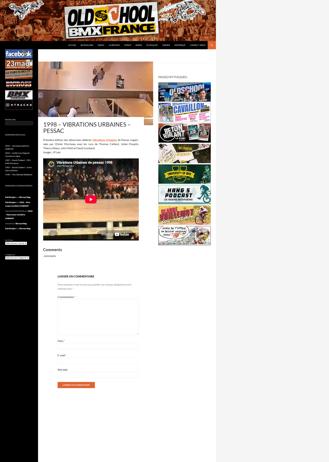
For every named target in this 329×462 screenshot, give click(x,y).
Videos (101, 45)
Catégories (10, 254)
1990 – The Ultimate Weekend (18, 174)
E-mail (62, 355)
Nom (61, 340)
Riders (139, 45)
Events (127, 45)
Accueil (72, 45)
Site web (63, 369)
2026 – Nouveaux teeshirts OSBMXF (19, 215)
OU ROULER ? (152, 45)
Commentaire (66, 296)
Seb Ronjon (10, 197)
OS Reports (114, 45)
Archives (9, 240)
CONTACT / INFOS (197, 45)
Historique (179, 45)
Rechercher (10, 119)
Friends (166, 45)
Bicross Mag (87, 45)
